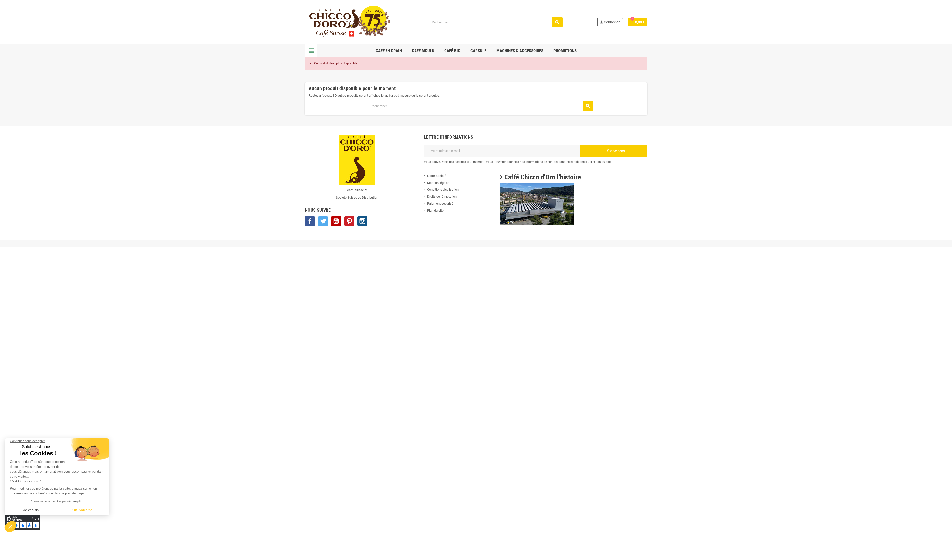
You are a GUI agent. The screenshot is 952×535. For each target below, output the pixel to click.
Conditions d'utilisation (443, 189)
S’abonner (615, 150)
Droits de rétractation (442, 196)
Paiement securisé (440, 203)
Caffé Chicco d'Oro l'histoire (542, 177)
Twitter (323, 221)
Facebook (310, 221)
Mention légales (438, 183)
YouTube (336, 221)
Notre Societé (436, 176)
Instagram (362, 221)
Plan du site (435, 210)
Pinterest (349, 221)
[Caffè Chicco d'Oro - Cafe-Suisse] (347, 22)
